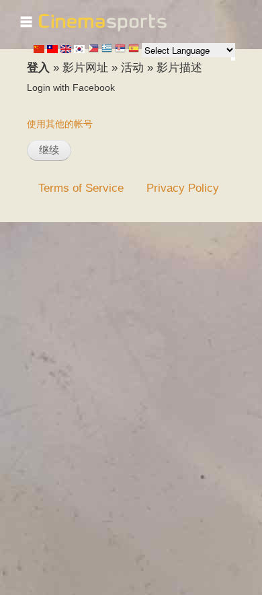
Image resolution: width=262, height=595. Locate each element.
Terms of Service (81, 188)
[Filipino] (93, 49)
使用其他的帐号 (60, 123)
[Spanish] (133, 49)
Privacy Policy (182, 188)
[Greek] (106, 49)
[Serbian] (120, 49)
